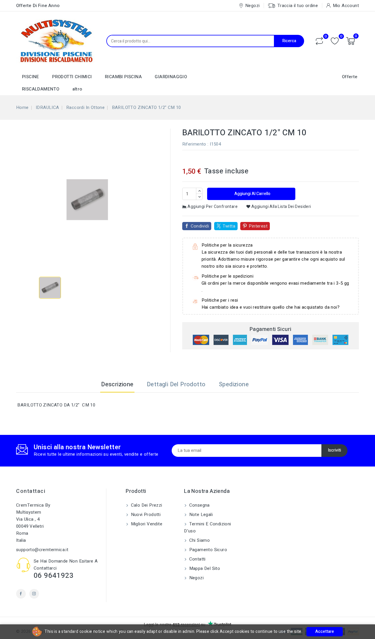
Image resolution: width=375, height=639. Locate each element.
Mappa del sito (204, 568)
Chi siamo (199, 540)
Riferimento (194, 144)
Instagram (34, 594)
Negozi (196, 578)
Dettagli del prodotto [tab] (176, 384)
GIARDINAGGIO (171, 77)
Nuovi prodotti (145, 514)
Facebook (21, 594)
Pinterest (258, 226)
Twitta (229, 226)
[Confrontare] (319, 41)
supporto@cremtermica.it (42, 549)
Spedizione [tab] (234, 384)
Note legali (200, 514)
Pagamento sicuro (207, 549)
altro (77, 89)
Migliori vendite (145, 524)
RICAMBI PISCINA (123, 77)
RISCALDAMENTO (40, 89)
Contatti (197, 559)
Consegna (199, 505)
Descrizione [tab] (117, 384)
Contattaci (30, 491)
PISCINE (30, 77)
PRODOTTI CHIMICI (72, 77)
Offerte (350, 77)
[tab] (262, 384)
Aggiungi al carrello (251, 194)
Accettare (324, 631)
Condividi (200, 226)
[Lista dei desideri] (335, 41)
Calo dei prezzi (145, 505)
